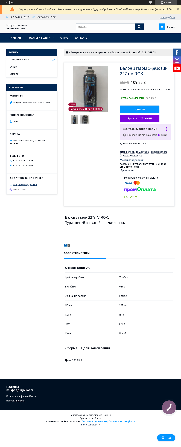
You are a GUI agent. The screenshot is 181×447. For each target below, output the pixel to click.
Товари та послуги (81, 52)
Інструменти (102, 52)
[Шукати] (139, 26)
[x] (69, 245)
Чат (169, 437)
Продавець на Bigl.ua (90, 418)
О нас (64, 38)
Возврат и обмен (15, 400)
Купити (140, 109)
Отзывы (14, 74)
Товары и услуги (38, 38)
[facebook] (65, 245)
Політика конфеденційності (21, 396)
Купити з (133, 118)
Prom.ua (107, 415)
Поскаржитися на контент (94, 421)
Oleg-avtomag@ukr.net (25, 184)
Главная (15, 38)
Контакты (81, 38)
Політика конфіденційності (122, 421)
